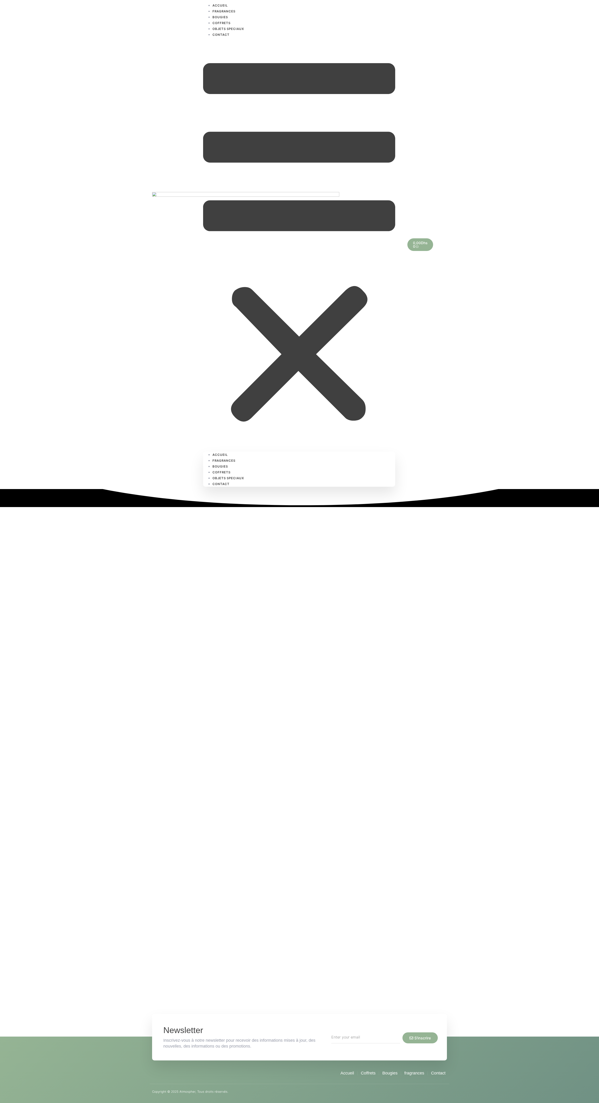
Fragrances (223, 11)
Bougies (220, 17)
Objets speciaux (228, 29)
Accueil (220, 455)
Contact (221, 34)
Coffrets (221, 23)
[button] (299, 244)
